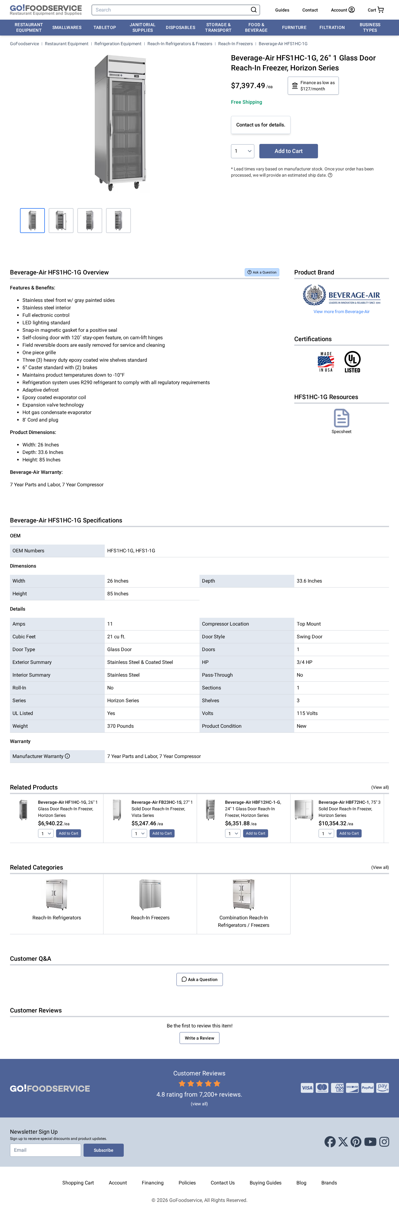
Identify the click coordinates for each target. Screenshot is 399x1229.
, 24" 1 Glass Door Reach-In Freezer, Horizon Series (253, 809)
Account (118, 1183)
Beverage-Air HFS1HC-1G (283, 43)
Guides (282, 9)
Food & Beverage (256, 27)
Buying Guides (265, 1183)
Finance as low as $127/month (317, 85)
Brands (329, 1183)
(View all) (380, 787)
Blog (301, 1183)
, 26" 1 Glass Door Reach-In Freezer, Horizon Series (68, 809)
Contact (310, 9)
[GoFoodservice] (46, 10)
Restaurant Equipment (29, 27)
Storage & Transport (218, 27)
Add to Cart (289, 151)
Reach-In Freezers (235, 43)
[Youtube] (370, 1142)
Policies (187, 1183)
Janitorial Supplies (143, 27)
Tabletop (105, 27)
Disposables (180, 27)
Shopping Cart (78, 1183)
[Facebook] (330, 1142)
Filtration (332, 27)
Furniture (294, 27)
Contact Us (223, 1183)
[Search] (253, 10)
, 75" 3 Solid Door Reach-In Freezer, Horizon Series (350, 809)
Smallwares (67, 27)
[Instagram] (384, 1142)
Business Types (370, 27)
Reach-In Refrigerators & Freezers (179, 43)
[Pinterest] (356, 1142)
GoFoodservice (24, 43)
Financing (153, 1183)
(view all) (199, 1103)
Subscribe (103, 1150)
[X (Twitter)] (343, 1142)
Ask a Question (264, 272)
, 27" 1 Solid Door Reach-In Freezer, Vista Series (162, 809)
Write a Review (199, 1038)
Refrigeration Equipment (118, 43)
